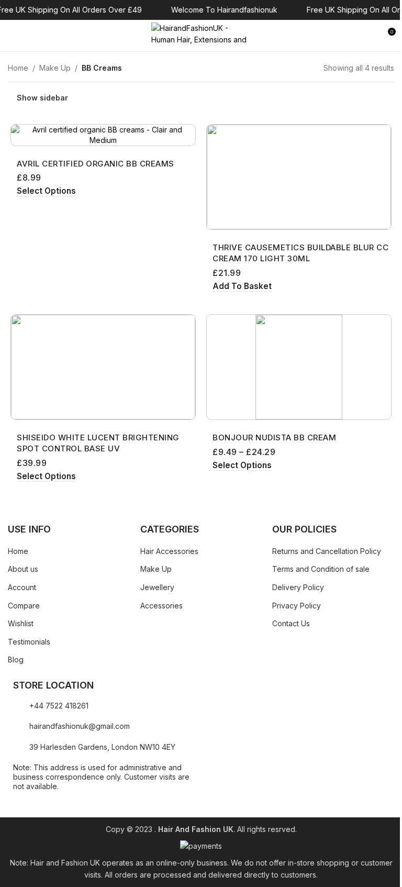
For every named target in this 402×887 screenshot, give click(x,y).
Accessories (161, 605)
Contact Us (291, 623)
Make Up (55, 67)
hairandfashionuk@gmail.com (79, 726)
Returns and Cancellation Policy (326, 551)
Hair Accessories (169, 551)
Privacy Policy (296, 605)
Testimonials (29, 641)
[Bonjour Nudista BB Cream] (299, 367)
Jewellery (157, 587)
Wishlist (21, 623)
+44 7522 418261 (58, 705)
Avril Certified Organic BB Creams (95, 164)
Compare (24, 605)
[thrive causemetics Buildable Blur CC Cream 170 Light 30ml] (299, 177)
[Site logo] (201, 34)
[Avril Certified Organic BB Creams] (103, 135)
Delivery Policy (298, 587)
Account (22, 587)
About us (23, 568)
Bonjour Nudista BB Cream (274, 437)
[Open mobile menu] (12, 35)
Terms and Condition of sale (321, 568)
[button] (242, 287)
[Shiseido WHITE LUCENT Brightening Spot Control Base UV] (103, 367)
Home (18, 67)
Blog (16, 659)
